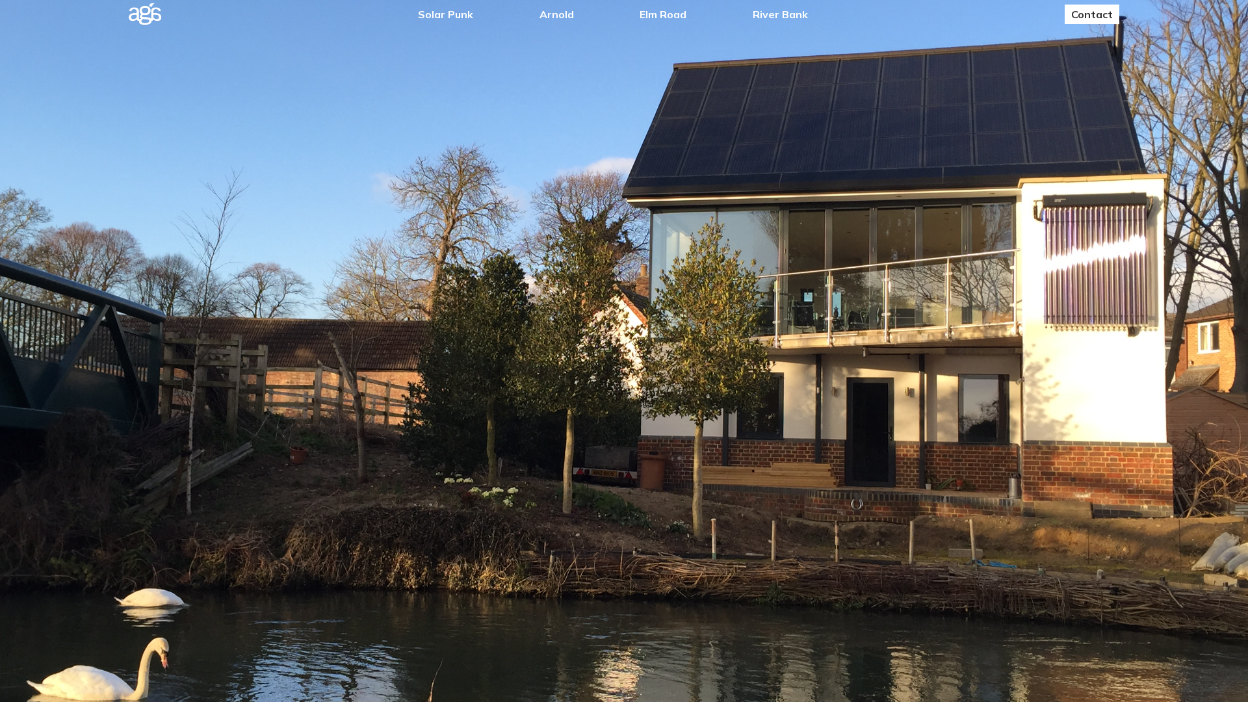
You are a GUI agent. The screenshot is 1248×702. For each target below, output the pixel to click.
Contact (1092, 14)
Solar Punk (445, 14)
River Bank (780, 14)
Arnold (557, 14)
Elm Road (663, 14)
